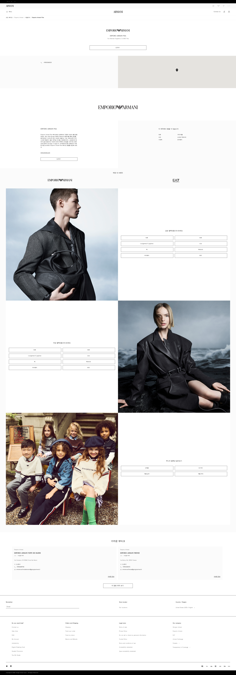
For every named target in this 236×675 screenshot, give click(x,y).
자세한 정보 (111, 576)
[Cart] (229, 12)
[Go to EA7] (223, 6)
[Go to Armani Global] (10, 6)
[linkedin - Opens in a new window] (11, 666)
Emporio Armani (18, 17)
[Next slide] (15, 2)
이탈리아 (27, 17)
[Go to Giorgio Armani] (213, 6)
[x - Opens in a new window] (7, 666)
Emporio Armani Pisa (38, 17)
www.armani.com (45, 152)
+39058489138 (20, 567)
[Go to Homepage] (118, 12)
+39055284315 (126, 567)
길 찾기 (59, 159)
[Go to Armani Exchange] (229, 6)
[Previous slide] (12, 2)
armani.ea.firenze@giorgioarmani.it (132, 569)
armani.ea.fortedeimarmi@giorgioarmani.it (28, 569)
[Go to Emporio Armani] (218, 6)
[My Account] (224, 12)
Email (8, 606)
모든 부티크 (9, 17)
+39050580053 (48, 62)
